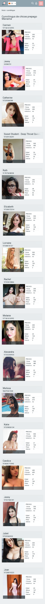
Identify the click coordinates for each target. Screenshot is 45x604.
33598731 (7, 64)
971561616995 (8, 28)
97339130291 (9, 137)
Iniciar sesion (36, 3)
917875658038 (8, 173)
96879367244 (8, 391)
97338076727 (8, 246)
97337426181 (9, 500)
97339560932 (8, 536)
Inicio (4, 10)
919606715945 (8, 464)
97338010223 (9, 573)
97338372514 (9, 209)
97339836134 (9, 427)
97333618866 (9, 282)
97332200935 (9, 355)
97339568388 (8, 101)
